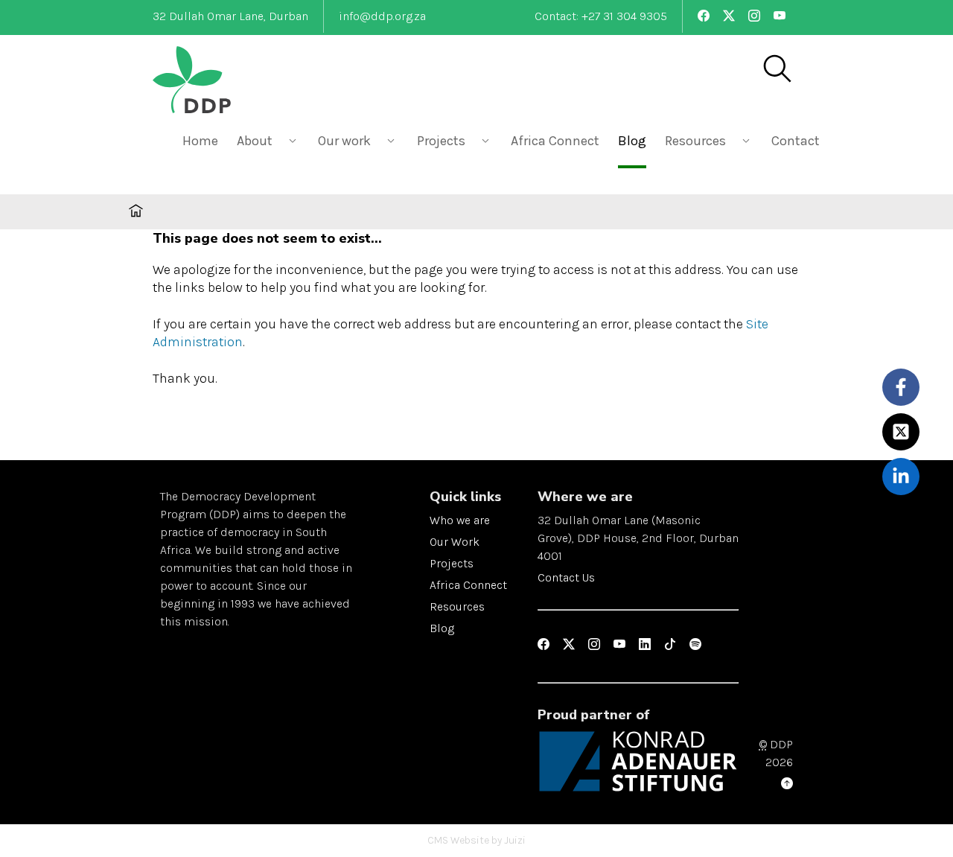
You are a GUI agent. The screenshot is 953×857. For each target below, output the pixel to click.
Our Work (454, 542)
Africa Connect (555, 141)
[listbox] (268, 139)
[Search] (776, 70)
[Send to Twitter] (901, 431)
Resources (457, 606)
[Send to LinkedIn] (901, 476)
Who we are (460, 520)
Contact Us (566, 577)
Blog (632, 141)
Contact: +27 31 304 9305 (601, 16)
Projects (452, 563)
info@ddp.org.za (382, 16)
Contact (795, 141)
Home (200, 141)
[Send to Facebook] (901, 386)
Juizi (515, 840)
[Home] (227, 82)
